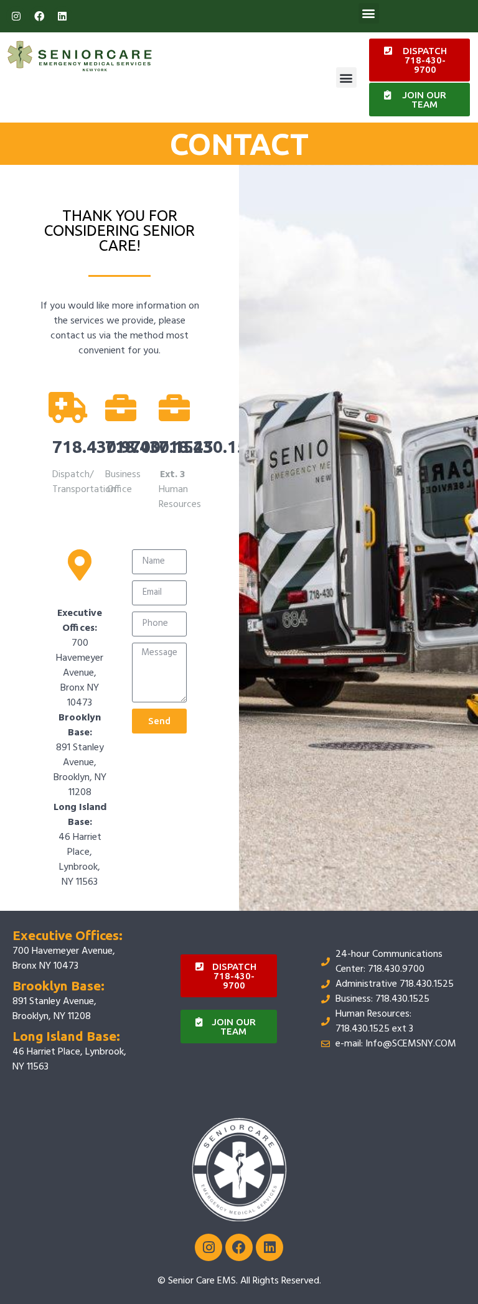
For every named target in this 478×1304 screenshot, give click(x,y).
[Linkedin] (62, 16)
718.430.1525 (213, 446)
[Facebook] (39, 16)
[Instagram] (16, 16)
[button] (368, 13)
